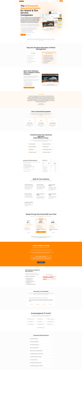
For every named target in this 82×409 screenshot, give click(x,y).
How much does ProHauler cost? (34, 347)
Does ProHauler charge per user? (34, 344)
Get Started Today (41, 262)
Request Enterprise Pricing (41, 327)
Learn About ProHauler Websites (29, 87)
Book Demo (28, 34)
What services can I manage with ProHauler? (36, 350)
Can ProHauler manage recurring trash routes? (36, 353)
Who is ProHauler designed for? (34, 341)
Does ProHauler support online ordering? (35, 356)
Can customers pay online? (33, 359)
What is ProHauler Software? (34, 338)
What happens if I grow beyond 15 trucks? (36, 362)
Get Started (23, 34)
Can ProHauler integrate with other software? (36, 365)
